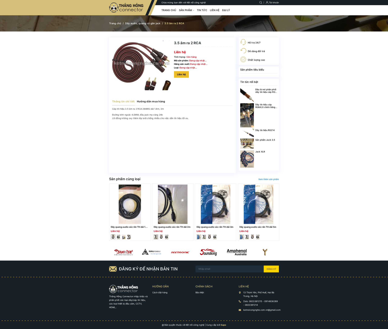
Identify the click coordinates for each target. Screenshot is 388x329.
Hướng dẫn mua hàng (151, 101)
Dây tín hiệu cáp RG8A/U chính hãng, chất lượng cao (265, 107)
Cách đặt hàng (159, 292)
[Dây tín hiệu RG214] (247, 133)
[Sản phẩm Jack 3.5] (247, 144)
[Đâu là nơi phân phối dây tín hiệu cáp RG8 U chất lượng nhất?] (247, 95)
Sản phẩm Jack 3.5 (265, 140)
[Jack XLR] (247, 159)
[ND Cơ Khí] (123, 252)
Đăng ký (271, 269)
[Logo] (126, 8)
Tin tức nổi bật (249, 81)
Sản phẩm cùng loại (124, 179)
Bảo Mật (200, 292)
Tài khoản (273, 2)
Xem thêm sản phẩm (268, 179)
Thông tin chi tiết (123, 101)
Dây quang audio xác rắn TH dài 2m (172, 227)
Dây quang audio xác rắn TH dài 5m (257, 227)
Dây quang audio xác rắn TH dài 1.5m (130, 227)
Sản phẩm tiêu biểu (252, 69)
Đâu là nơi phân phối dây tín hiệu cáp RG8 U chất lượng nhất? (266, 92)
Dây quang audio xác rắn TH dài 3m (215, 227)
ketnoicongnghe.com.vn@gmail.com (262, 310)
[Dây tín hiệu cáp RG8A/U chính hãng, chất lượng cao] (247, 115)
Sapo (223, 325)
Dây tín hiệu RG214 (265, 130)
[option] (130, 212)
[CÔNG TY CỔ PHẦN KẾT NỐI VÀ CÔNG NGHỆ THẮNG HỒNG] (123, 289)
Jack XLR (260, 151)
